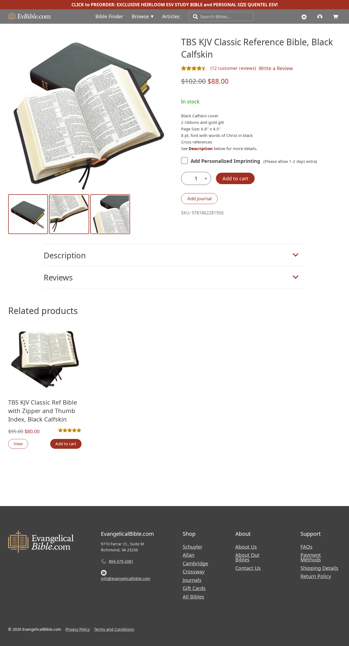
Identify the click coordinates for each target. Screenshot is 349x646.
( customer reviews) (233, 68)
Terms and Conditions (114, 629)
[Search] (193, 16)
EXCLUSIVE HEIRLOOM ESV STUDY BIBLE (160, 5)
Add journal (199, 198)
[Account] (321, 16)
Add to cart (235, 178)
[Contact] (305, 16)
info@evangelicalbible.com (125, 578)
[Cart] (337, 16)
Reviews (58, 277)
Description (65, 255)
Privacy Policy (77, 629)
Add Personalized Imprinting (225, 161)
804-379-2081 (121, 561)
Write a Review (276, 68)
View (18, 443)
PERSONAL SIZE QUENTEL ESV (244, 5)
